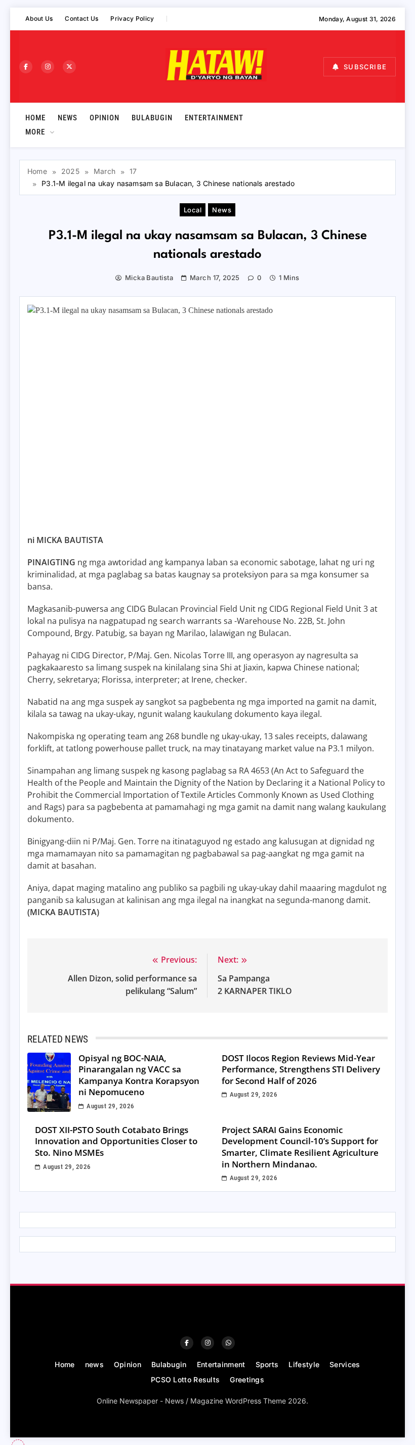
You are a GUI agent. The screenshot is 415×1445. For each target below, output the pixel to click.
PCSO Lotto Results (185, 1379)
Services (344, 1364)
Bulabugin (152, 117)
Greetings (247, 1379)
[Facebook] (25, 66)
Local (192, 210)
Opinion (104, 117)
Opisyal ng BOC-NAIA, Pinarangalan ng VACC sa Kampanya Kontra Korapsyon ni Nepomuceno (138, 1075)
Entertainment (214, 117)
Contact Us (81, 18)
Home (35, 117)
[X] (69, 66)
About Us (39, 18)
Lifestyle (303, 1364)
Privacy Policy (132, 18)
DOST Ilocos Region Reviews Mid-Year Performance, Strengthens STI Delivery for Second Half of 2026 (301, 1069)
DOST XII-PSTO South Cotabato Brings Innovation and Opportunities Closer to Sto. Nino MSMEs (116, 1141)
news (67, 117)
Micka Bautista (149, 278)
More (35, 132)
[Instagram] (47, 66)
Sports (267, 1364)
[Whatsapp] (228, 1342)
